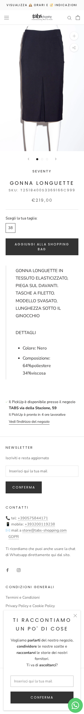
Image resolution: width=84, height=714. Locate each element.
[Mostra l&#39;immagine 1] (37, 159)
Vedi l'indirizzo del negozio (29, 421)
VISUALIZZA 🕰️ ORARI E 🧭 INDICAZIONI (42, 5)
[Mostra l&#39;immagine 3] (47, 159)
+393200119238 (40, 524)
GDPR (13, 536)
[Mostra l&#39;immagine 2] (42, 159)
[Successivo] (55, 159)
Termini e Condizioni (23, 597)
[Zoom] (74, 36)
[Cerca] (69, 17)
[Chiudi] (75, 615)
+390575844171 (33, 518)
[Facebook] (7, 570)
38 (10, 227)
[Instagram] (19, 570)
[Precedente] (28, 159)
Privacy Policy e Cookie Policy (30, 605)
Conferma (42, 697)
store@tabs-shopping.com (44, 530)
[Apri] (6, 18)
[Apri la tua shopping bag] (78, 17)
